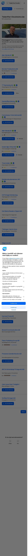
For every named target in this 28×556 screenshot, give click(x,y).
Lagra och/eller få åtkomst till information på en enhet (12, 273)
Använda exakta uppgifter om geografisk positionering (12, 287)
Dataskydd (13, 309)
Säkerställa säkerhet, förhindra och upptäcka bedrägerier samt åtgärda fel (11, 296)
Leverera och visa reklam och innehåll (11, 299)
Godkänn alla (13, 303)
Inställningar (14, 307)
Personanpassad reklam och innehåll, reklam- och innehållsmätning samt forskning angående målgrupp (11, 278)
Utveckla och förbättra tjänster (9, 281)
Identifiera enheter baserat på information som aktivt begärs (12, 290)
